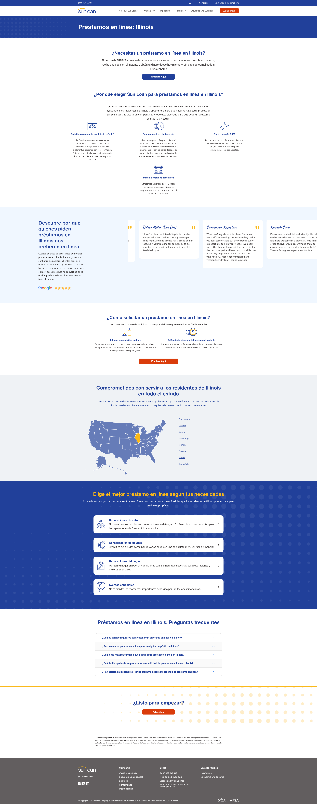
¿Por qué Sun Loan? (128, 10)
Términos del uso (168, 773)
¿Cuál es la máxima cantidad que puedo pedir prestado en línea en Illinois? (143, 654)
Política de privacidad (171, 777)
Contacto (203, 2)
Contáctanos (125, 784)
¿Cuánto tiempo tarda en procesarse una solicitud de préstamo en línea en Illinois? (147, 663)
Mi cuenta (219, 2)
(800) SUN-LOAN (85, 3)
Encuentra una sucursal (131, 777)
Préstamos (149, 10)
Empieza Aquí (158, 76)
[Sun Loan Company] (87, 10)
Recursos (180, 10)
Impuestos (165, 10)
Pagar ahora (232, 2)
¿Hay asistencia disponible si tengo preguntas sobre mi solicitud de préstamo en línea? (150, 671)
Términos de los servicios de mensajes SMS (174, 785)
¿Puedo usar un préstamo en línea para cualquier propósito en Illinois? (141, 646)
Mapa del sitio (126, 788)
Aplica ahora (229, 11)
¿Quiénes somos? (128, 773)
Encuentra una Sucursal (202, 10)
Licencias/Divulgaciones (172, 780)
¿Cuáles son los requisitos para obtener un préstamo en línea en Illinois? (142, 637)
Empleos (123, 780)
